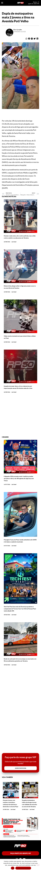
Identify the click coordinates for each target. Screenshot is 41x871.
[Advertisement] (20, 415)
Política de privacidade (23, 868)
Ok (13, 868)
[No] (38, 865)
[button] (26, 38)
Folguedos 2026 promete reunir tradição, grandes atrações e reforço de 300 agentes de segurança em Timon (19, 478)
